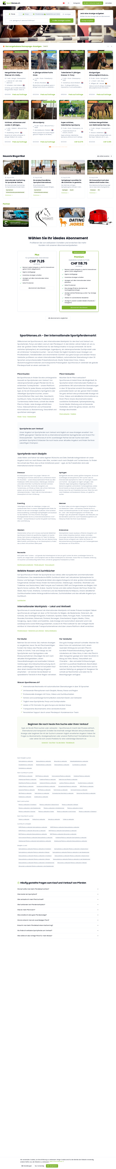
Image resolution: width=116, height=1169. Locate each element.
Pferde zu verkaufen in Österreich (88, 811)
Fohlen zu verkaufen (68, 819)
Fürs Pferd (52, 743)
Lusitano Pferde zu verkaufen (67, 783)
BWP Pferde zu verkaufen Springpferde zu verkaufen (63, 830)
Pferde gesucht (39, 565)
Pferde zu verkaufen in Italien (46, 811)
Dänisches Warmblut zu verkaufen (86, 793)
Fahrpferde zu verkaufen (25, 768)
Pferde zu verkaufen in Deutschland (49, 804)
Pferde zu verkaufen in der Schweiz (66, 811)
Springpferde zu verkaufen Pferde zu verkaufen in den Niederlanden (71, 852)
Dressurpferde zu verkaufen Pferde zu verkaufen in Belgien (34, 859)
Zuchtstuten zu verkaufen (79, 764)
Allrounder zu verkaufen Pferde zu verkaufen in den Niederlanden (36, 866)
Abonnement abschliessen (37, 288)
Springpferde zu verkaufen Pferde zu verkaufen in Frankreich (35, 849)
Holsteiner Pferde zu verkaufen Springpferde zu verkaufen (71, 837)
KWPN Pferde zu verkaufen (25, 776)
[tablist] (39, 14)
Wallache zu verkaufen (38, 819)
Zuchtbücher (21, 600)
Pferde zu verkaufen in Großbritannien (54, 808)
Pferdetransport (22, 631)
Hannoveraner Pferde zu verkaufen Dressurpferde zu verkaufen (35, 837)
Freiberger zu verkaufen (25, 797)
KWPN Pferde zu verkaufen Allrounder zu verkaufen (32, 830)
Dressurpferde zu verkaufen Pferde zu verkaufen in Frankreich (35, 856)
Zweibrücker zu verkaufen (41, 797)
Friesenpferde (31, 417)
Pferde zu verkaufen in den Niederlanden (30, 808)
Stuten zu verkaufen (24, 819)
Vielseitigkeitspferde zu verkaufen (79, 761)
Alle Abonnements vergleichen (58, 318)
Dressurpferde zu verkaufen (43, 761)
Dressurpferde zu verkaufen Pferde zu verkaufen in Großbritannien (36, 862)
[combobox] (64, 3)
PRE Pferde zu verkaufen (44, 790)
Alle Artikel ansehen (103, 156)
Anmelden (108, 3)
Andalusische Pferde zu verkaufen (46, 786)
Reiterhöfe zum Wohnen (36, 631)
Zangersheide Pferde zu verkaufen (67, 786)
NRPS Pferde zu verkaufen (87, 786)
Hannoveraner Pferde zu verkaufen (61, 776)
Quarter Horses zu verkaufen (85, 783)
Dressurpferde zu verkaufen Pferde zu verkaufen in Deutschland (72, 856)
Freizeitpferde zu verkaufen (26, 764)
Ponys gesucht (49, 565)
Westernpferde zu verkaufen (43, 764)
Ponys (24, 417)
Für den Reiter (60, 743)
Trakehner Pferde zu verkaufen (47, 779)
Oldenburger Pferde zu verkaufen (27, 779)
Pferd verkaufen (64, 414)
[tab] (12, 14)
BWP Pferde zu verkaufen (42, 776)
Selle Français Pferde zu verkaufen (68, 779)
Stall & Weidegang (51, 631)
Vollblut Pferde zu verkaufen (26, 786)
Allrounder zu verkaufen (60, 761)
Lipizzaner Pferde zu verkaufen (27, 790)
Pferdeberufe (70, 743)
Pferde (19, 417)
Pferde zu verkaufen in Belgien (70, 804)
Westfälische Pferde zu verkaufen (28, 783)
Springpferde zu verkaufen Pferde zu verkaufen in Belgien (34, 852)
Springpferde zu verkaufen (26, 761)
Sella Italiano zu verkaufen (42, 793)
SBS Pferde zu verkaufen (25, 793)
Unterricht (45, 743)
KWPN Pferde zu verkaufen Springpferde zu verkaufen (33, 827)
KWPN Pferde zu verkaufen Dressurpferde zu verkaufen (64, 827)
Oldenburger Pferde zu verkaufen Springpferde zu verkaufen (35, 841)
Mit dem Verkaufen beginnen (93, 3)
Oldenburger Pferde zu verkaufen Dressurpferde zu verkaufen (70, 841)
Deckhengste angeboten (25, 565)
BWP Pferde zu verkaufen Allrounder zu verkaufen (63, 834)
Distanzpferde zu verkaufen (61, 764)
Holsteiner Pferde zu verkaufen (82, 776)
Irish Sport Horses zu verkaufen (79, 790)
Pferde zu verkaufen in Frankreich (27, 804)
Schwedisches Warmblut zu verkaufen (62, 793)
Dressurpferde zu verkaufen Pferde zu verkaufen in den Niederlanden (71, 859)
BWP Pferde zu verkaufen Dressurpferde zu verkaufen (33, 834)
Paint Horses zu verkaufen (61, 790)
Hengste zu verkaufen (54, 819)
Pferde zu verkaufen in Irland (75, 808)
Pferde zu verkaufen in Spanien (27, 811)
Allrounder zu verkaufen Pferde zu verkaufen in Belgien (72, 862)
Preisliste (73, 414)
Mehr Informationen (56, 1161)
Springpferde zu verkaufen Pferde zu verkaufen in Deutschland (71, 849)
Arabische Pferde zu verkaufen (48, 783)
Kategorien (76, 3)
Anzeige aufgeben (87, 20)
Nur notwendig (39, 1166)
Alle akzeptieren (52, 1166)
